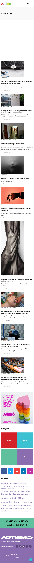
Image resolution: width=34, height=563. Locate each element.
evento (16, 498)
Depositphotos (15, 541)
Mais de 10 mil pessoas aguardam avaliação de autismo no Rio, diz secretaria (16, 82)
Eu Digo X (9, 498)
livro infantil (28, 502)
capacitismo (6, 489)
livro (22, 502)
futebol (23, 498)
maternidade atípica (6, 505)
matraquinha (16, 505)
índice (27, 511)
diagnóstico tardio (24, 491)
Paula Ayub (6, 183)
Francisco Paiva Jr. (7, 320)
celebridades (14, 489)
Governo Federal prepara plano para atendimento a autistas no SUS (13, 144)
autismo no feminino (21, 486)
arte (15, 484)
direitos (25, 494)
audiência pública (22, 484)
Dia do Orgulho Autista (11, 491)
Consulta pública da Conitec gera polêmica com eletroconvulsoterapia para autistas (15, 312)
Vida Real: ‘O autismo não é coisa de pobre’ (15, 178)
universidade (21, 511)
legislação (14, 502)
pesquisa (23, 508)
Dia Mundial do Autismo (12, 494)
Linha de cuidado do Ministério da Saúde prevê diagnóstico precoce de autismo (16, 111)
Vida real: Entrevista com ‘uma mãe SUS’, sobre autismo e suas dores (16, 280)
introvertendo (5, 502)
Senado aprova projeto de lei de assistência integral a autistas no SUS (15, 345)
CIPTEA (3, 491)
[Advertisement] (17, 38)
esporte (3, 498)
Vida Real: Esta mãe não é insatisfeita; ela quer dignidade (16, 209)
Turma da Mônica (12, 511)
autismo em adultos (8, 486)
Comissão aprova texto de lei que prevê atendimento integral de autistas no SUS (14, 378)
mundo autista (14, 508)
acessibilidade (7, 483)
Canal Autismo (6, 90)
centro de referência (25, 489)
